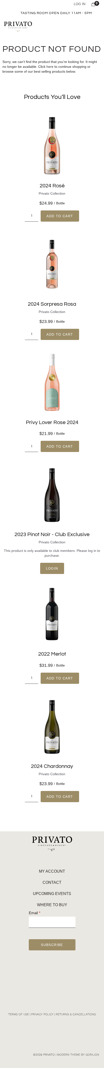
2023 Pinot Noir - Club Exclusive (52, 534)
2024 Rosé (52, 186)
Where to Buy (52, 905)
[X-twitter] (61, 974)
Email (33, 913)
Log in (79, 4)
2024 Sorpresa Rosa (52, 304)
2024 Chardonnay (52, 766)
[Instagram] (43, 974)
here (49, 67)
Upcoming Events (52, 894)
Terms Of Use (18, 1014)
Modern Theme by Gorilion (78, 1054)
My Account (52, 871)
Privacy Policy (42, 1014)
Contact (52, 882)
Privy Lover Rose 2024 (52, 422)
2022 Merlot (52, 654)
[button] (96, 26)
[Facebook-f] (52, 974)
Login (52, 568)
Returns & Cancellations (76, 1014)
